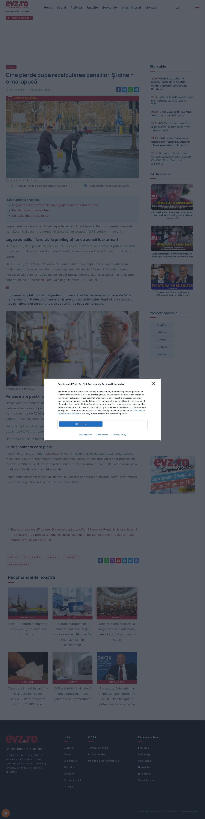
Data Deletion (85, 434)
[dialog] (102, 409)
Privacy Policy (119, 434)
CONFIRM (80, 424)
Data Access (102, 434)
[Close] (154, 384)
